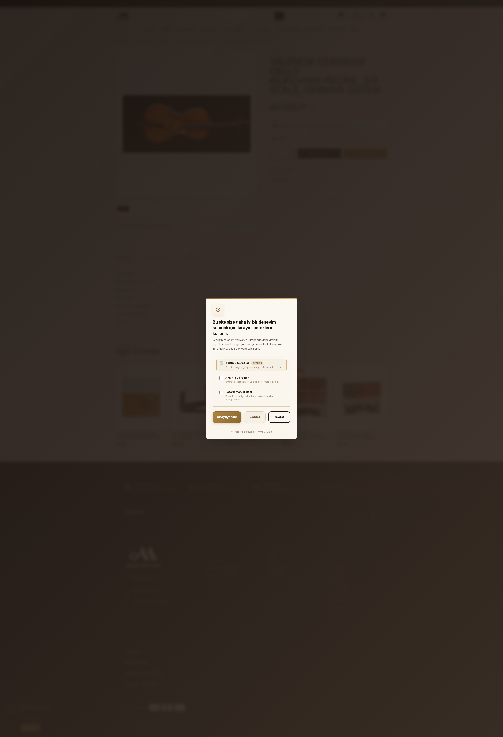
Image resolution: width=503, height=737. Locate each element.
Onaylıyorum (227, 417)
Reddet (254, 417)
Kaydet (279, 417)
